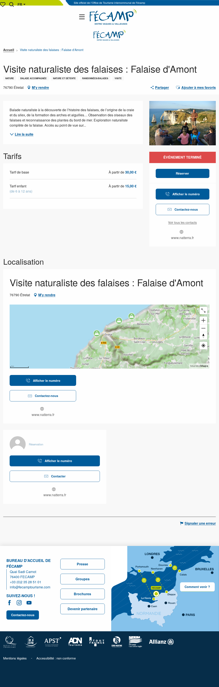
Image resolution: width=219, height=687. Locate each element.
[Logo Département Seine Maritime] (116, 641)
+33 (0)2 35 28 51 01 (25, 581)
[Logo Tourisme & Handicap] (30, 641)
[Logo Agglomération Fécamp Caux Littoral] (135, 641)
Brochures (82, 593)
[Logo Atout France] (97, 641)
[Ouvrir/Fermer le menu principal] (82, 17)
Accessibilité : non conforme (56, 658)
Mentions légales (15, 658)
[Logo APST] (52, 641)
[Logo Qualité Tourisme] (10, 641)
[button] (11, 4)
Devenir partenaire (83, 608)
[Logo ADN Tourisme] (75, 641)
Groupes (82, 578)
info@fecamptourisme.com (30, 587)
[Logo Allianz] (161, 641)
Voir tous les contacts (182, 222)
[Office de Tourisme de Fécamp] (113, 17)
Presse (82, 564)
